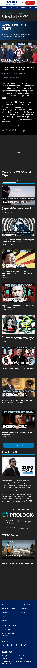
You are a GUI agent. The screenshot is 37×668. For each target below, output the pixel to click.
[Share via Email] (24, 130)
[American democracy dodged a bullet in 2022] (18, 356)
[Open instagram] (20, 645)
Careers (4, 620)
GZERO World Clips (20, 13)
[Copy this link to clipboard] (20, 130)
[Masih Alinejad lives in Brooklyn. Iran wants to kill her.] (18, 419)
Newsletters (5, 7)
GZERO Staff (7, 73)
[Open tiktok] (25, 645)
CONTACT (25, 604)
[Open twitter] (3, 645)
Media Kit (5, 612)
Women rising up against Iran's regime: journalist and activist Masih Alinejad (18, 338)
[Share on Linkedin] (16, 130)
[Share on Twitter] (12, 130)
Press (23, 612)
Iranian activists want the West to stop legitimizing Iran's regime (18, 401)
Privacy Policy (5, 656)
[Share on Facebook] (8, 130)
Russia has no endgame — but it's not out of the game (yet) (18, 306)
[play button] (18, 52)
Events (4, 616)
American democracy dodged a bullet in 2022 (18, 370)
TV (11, 7)
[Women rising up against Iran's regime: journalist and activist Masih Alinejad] (18, 324)
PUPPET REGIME (32, 7)
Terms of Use (5, 658)
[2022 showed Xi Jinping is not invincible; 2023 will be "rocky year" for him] (18, 259)
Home (4, 13)
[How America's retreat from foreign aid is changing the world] (18, 549)
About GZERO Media (8, 608)
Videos (16, 7)
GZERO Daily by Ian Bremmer (8, 634)
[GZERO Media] (13, 3)
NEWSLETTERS (9, 625)
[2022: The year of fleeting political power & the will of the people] (18, 227)
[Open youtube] (7, 645)
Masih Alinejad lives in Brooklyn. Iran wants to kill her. (17, 433)
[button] (30, 3)
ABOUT (5, 604)
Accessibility (22, 656)
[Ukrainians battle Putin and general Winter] (18, 195)
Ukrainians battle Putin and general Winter (16, 209)
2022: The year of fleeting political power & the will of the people (18, 241)
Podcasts (23, 7)
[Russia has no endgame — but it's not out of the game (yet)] (18, 292)
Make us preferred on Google (14, 77)
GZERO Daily (6, 629)
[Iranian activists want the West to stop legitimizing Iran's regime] (18, 388)
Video (10, 13)
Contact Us (24, 608)
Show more (18, 445)
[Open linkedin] (12, 645)
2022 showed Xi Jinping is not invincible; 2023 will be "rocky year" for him (18, 273)
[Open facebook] (16, 645)
